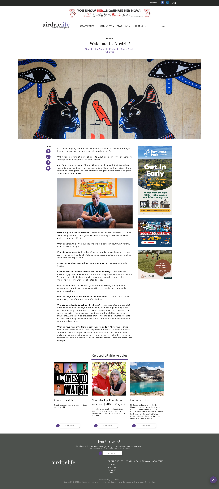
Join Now (112, 453)
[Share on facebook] (48, 162)
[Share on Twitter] (48, 151)
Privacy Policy (104, 480)
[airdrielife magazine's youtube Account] (175, 2)
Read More (70, 426)
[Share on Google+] (48, 157)
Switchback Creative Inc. (144, 482)
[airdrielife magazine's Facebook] (162, 2)
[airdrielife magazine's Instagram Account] (167, 2)
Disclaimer (116, 480)
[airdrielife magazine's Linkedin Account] (172, 2)
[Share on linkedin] (48, 168)
